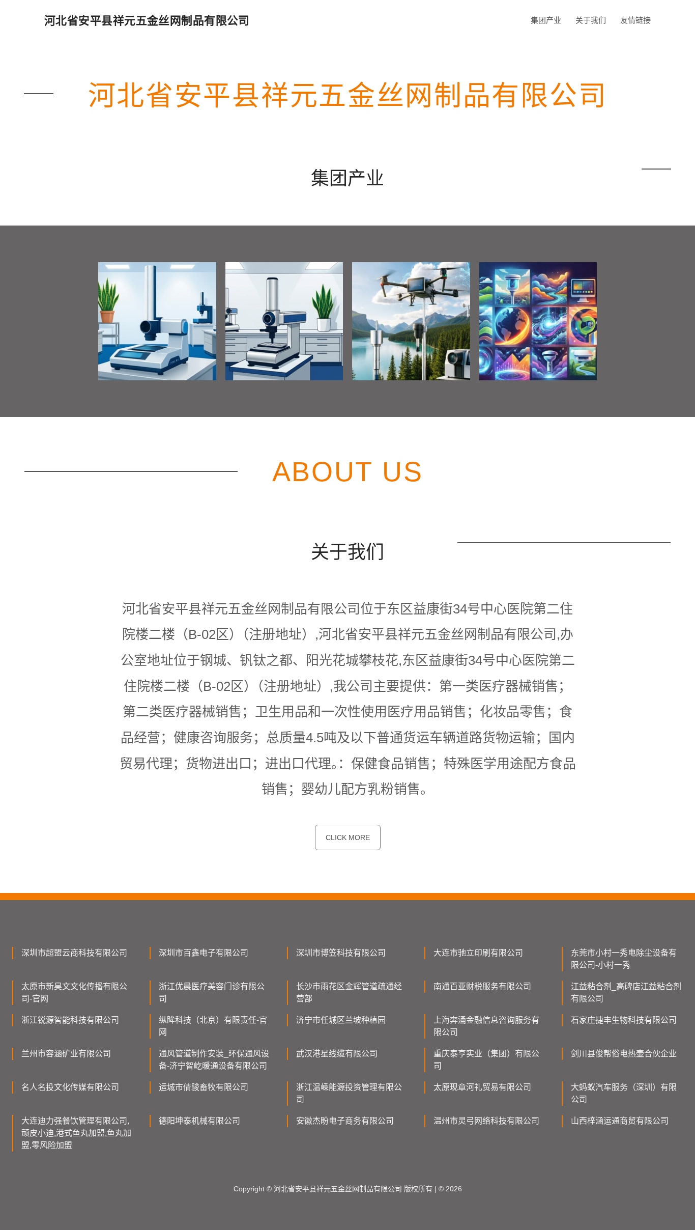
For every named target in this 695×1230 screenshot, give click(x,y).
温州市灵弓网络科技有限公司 (486, 1120)
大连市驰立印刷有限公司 (478, 952)
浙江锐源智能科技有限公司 (70, 1020)
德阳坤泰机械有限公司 (199, 1120)
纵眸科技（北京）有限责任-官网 (213, 1026)
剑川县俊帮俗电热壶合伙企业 (624, 1053)
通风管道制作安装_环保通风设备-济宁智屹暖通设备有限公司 (214, 1059)
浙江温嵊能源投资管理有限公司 (349, 1093)
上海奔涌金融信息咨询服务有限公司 (486, 1026)
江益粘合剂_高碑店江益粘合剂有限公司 (626, 992)
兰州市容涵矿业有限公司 (66, 1053)
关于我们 (590, 20)
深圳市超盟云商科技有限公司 (74, 952)
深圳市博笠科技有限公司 (341, 952)
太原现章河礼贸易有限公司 (482, 1087)
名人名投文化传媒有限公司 (70, 1087)
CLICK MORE (348, 837)
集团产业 (546, 20)
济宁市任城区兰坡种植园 (341, 1020)
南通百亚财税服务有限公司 (482, 986)
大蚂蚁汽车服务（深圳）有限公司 (624, 1093)
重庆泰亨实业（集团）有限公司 (486, 1059)
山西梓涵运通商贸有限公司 (620, 1120)
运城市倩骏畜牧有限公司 (203, 1087)
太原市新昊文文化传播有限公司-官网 (74, 992)
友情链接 (635, 20)
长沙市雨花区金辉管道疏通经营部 (349, 992)
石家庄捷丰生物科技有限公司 (624, 1020)
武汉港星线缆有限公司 (337, 1053)
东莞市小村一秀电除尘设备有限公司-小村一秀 (624, 958)
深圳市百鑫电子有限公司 (203, 952)
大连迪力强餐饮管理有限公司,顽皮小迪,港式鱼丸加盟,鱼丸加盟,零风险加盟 (76, 1133)
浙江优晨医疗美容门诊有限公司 (212, 992)
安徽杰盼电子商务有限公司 (345, 1120)
